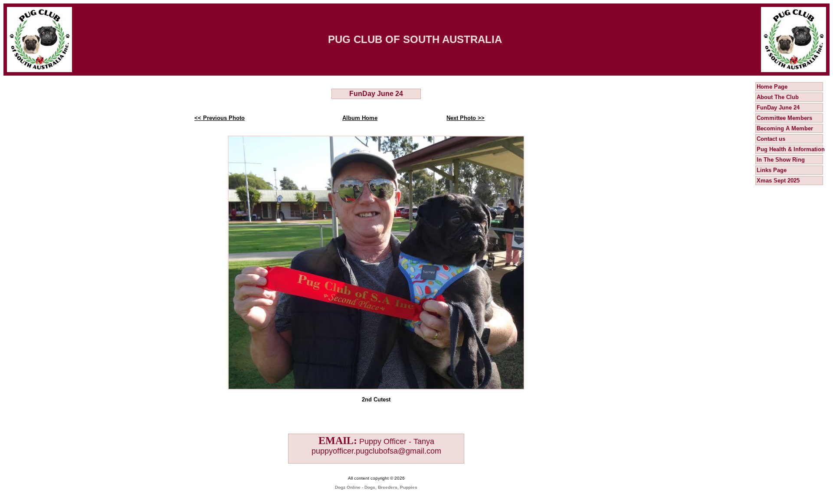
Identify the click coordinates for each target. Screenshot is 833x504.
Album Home (359, 118)
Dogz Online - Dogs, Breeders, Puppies (376, 487)
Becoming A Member (785, 128)
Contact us (771, 139)
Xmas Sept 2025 (778, 180)
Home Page (772, 86)
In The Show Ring (781, 159)
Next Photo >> (465, 118)
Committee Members (784, 118)
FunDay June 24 (778, 107)
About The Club (778, 97)
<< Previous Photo (219, 118)
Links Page (772, 170)
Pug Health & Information (791, 149)
